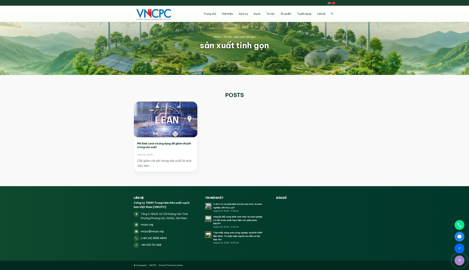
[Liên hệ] (459, 260)
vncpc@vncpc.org (152, 231)
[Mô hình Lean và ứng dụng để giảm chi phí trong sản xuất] (165, 119)
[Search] (331, 14)
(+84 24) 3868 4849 (154, 238)
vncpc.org (147, 224)
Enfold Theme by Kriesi (171, 265)
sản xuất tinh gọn (234, 46)
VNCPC (153, 265)
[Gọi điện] (459, 225)
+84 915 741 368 (151, 245)
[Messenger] (459, 237)
